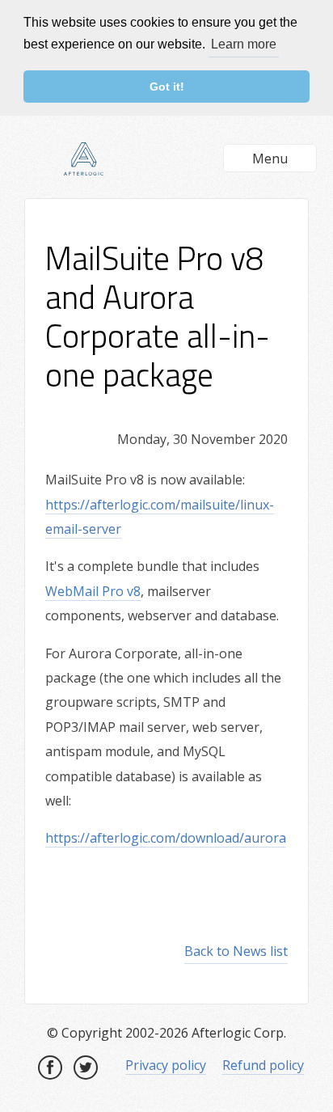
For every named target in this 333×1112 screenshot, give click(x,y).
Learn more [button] (243, 44)
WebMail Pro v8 (93, 591)
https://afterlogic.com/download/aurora (165, 838)
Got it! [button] (167, 86)
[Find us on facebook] (50, 1067)
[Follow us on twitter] (86, 1067)
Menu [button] (270, 158)
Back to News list (236, 951)
